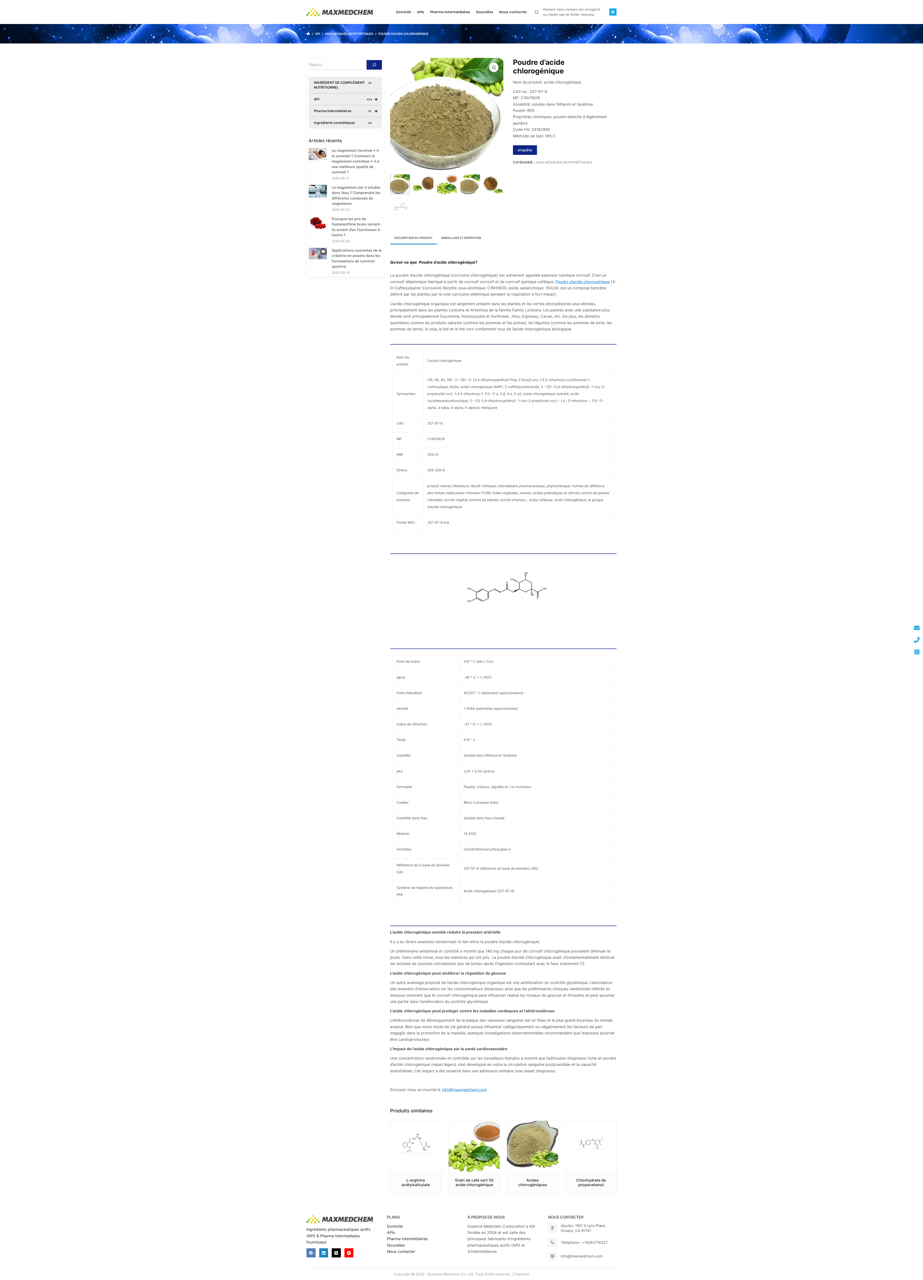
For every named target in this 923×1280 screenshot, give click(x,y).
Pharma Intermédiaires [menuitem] (450, 12)
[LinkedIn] (323, 1252)
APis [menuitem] (420, 12)
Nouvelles (396, 1245)
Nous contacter (401, 1251)
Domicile (395, 1226)
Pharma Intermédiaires (346, 111)
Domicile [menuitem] (403, 12)
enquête (525, 150)
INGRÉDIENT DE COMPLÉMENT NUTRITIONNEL (343, 84)
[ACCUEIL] (308, 33)
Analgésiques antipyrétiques (564, 162)
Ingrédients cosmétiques (343, 123)
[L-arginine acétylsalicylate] (415, 1146)
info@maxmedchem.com (582, 1256)
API (346, 99)
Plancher (522, 1274)
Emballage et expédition (461, 238)
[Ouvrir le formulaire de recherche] (536, 12)
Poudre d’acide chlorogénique (582, 281)
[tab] (413, 238)
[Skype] (613, 12)
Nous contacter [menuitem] (513, 12)
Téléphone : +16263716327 (584, 1242)
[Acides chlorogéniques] (532, 1146)
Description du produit (413, 238)
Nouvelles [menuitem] (484, 12)
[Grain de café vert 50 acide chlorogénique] (474, 1146)
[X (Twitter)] (336, 1252)
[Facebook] (311, 1252)
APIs (391, 1232)
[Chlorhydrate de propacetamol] (591, 1146)
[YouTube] (349, 1252)
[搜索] (374, 65)
